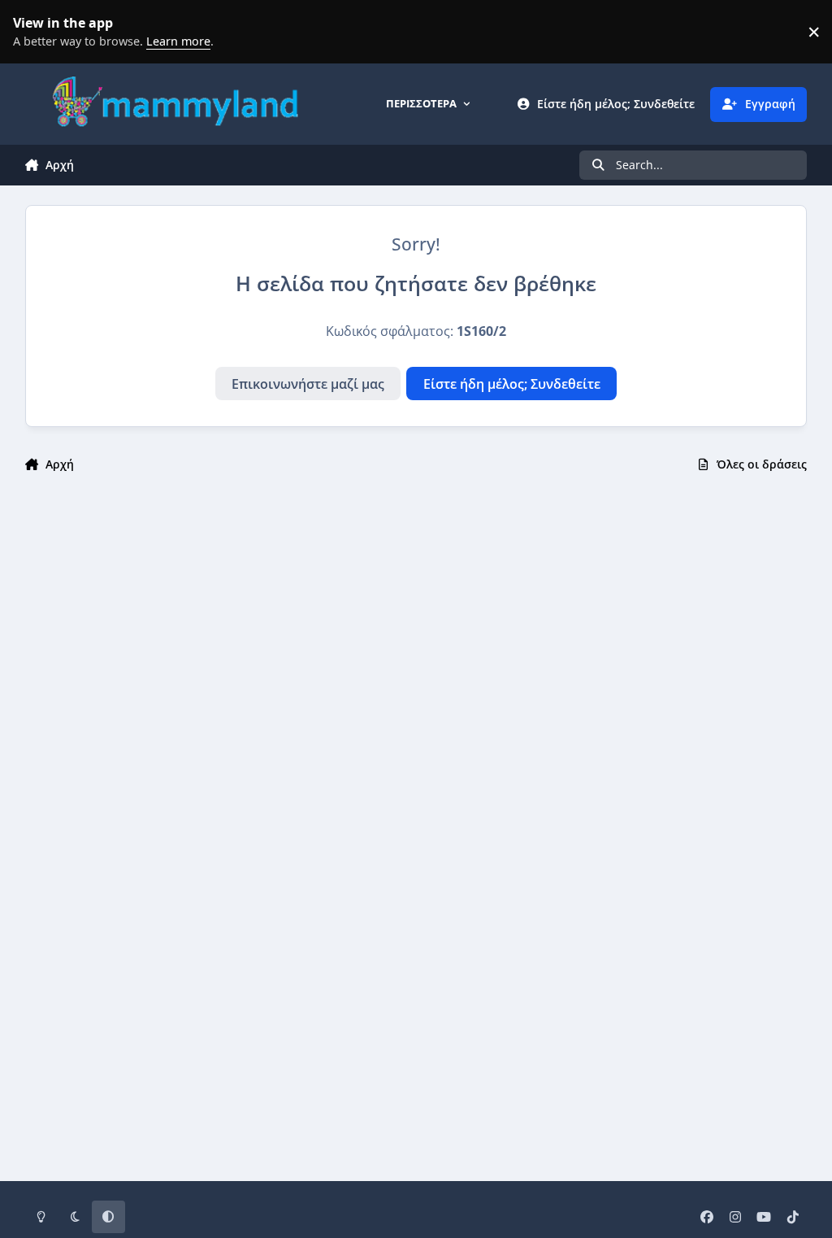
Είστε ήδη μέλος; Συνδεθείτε (511, 384)
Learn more (36, 32)
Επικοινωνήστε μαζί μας (308, 384)
